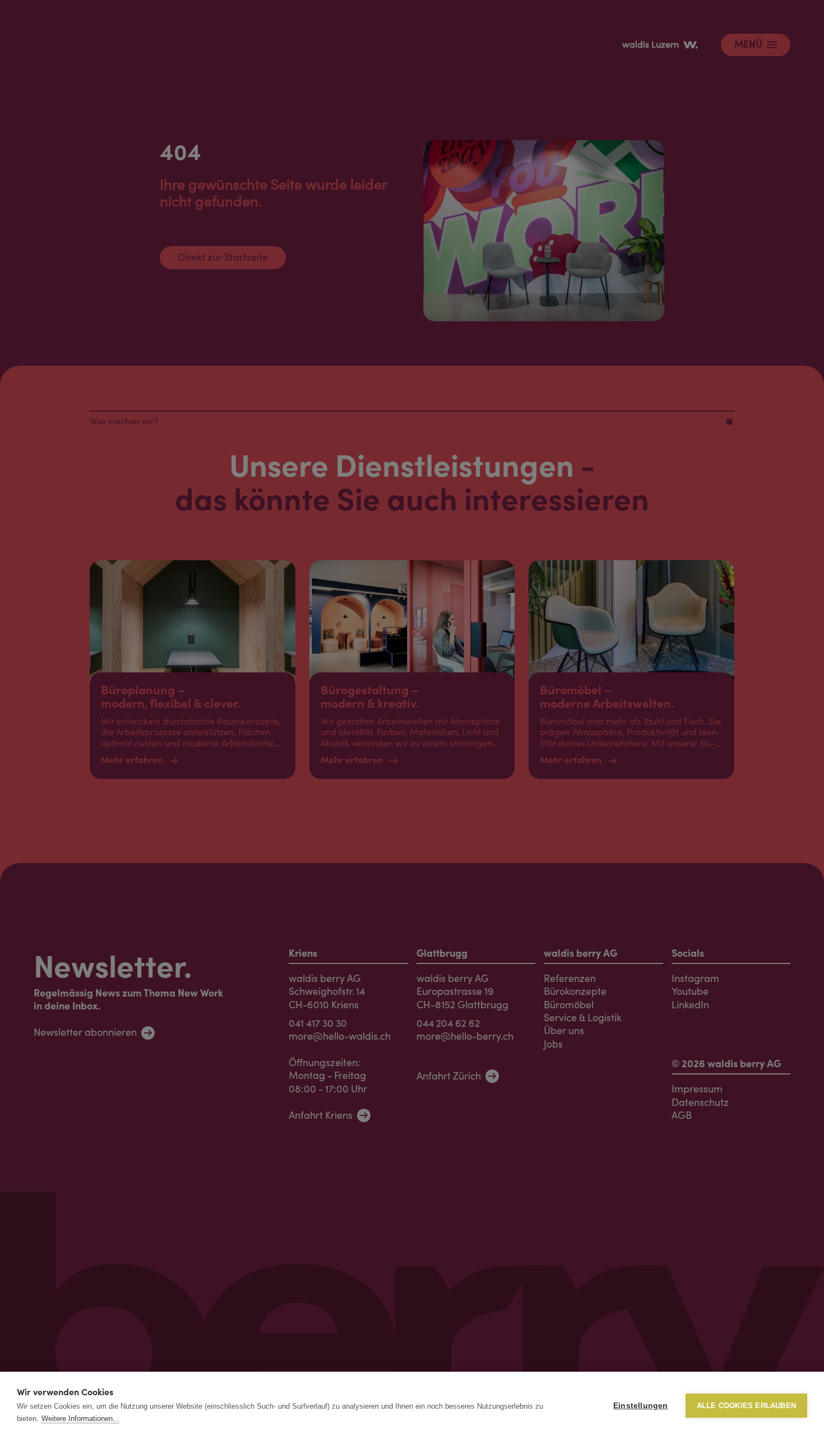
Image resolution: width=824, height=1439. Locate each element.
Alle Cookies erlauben (746, 1405)
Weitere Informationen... (80, 1418)
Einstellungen (640, 1405)
